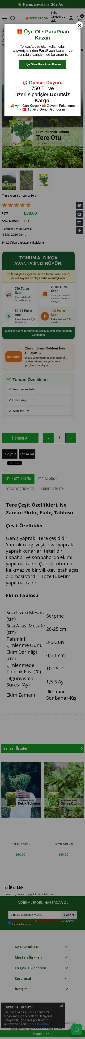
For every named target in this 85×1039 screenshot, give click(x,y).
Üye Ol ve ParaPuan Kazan (43, 64)
